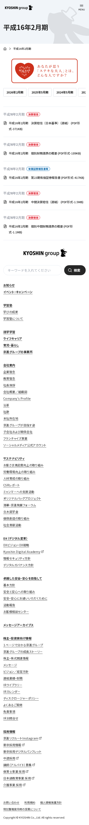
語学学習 (9, 332)
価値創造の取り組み (16, 518)
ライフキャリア (12, 338)
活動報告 (9, 605)
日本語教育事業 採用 (17, 778)
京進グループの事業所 (17, 352)
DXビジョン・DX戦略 (16, 545)
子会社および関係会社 (17, 432)
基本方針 (9, 585)
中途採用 (9, 758)
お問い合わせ (11, 802)
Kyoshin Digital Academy (21, 552)
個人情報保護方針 (51, 802)
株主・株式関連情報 (16, 658)
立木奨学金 (10, 512)
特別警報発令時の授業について (22, 809)
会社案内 (9, 365)
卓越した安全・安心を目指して (22, 578)
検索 (77, 270)
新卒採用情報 (12, 745)
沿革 (6, 405)
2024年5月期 (64, 92)
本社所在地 (10, 418)
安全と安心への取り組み (19, 592)
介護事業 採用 (12, 785)
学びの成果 (10, 312)
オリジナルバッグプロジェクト (22, 498)
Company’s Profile (17, 398)
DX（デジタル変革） (15, 538)
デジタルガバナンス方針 (18, 565)
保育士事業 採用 (14, 771)
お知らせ (9, 285)
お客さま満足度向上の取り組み (23, 465)
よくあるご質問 (12, 705)
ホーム (5, 48)
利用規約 (29, 802)
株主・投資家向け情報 (17, 638)
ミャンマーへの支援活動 (18, 492)
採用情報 (9, 731)
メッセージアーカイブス (18, 625)
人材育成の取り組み (16, 478)
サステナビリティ (14, 458)
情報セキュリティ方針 (17, 558)
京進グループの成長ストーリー (23, 652)
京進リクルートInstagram (20, 738)
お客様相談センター (16, 612)
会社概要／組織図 (15, 392)
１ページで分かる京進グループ (23, 645)
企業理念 (9, 372)
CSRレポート (11, 485)
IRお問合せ (10, 718)
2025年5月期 (39, 92)
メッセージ (10, 665)
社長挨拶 (9, 385)
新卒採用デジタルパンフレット (22, 751)
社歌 (6, 412)
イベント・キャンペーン (17, 292)
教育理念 (9, 378)
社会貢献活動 (12, 525)
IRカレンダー (11, 691)
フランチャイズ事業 (15, 438)
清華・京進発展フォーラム (19, 505)
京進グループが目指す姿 (19, 425)
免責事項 (9, 711)
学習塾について (13, 318)
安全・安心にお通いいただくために (25, 598)
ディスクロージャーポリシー (21, 698)
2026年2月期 (14, 92)
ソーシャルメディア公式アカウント (24, 445)
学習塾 (7, 305)
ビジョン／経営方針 (16, 671)
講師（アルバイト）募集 (17, 765)
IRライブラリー (12, 685)
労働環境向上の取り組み (19, 472)
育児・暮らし (11, 345)
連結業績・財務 (13, 678)
